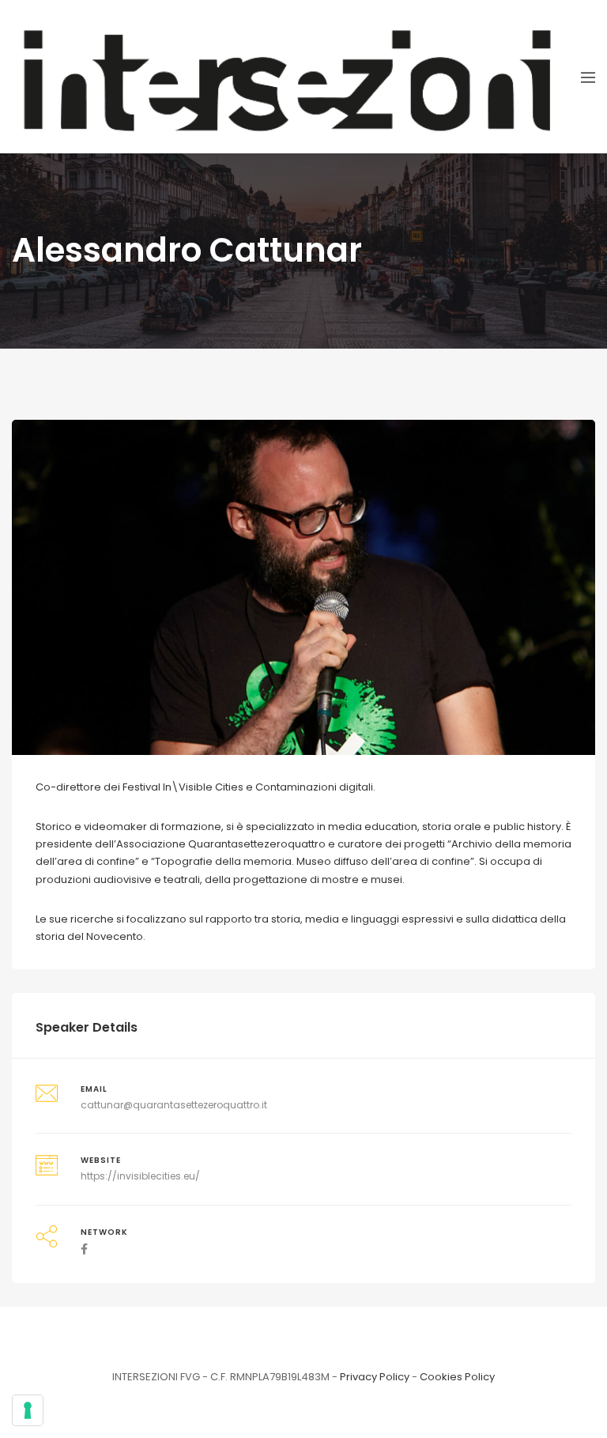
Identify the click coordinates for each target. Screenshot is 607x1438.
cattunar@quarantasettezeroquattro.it (174, 1105)
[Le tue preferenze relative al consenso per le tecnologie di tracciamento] (28, 1410)
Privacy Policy (374, 1376)
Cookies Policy (457, 1376)
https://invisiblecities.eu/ (140, 1176)
